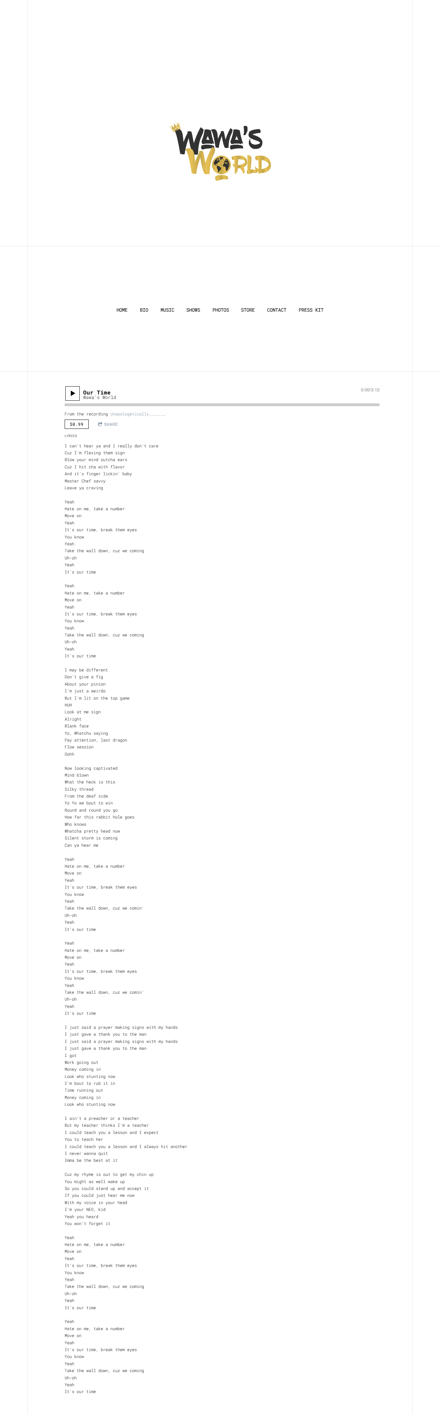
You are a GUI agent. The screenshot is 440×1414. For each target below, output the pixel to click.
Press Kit (311, 310)
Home (122, 310)
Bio (144, 310)
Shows (193, 310)
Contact (276, 310)
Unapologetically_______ (138, 413)
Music (167, 310)
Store (248, 310)
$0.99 (77, 424)
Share (111, 424)
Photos (220, 310)
